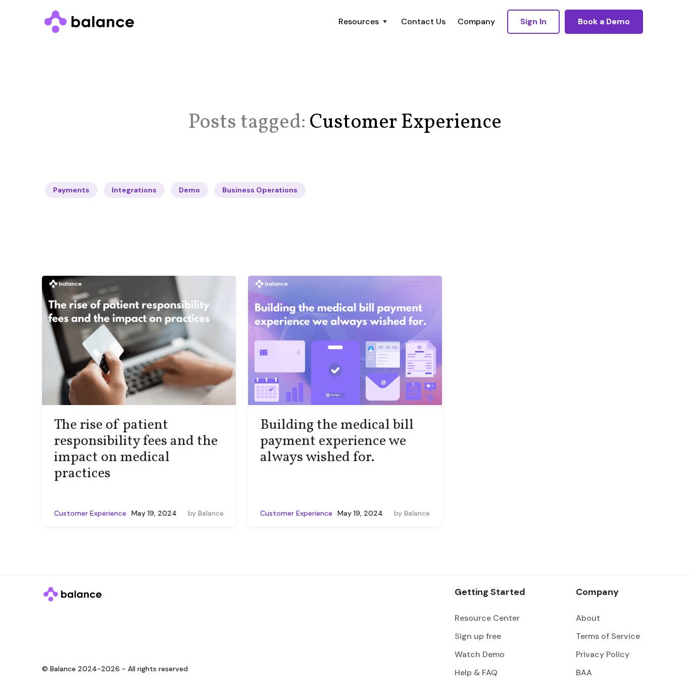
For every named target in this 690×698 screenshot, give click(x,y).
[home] (89, 21)
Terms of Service (608, 636)
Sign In (533, 21)
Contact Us (423, 21)
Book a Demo (604, 21)
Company (476, 21)
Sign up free (478, 636)
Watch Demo (480, 654)
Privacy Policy (602, 654)
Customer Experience (90, 513)
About (588, 618)
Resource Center (487, 618)
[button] (363, 22)
